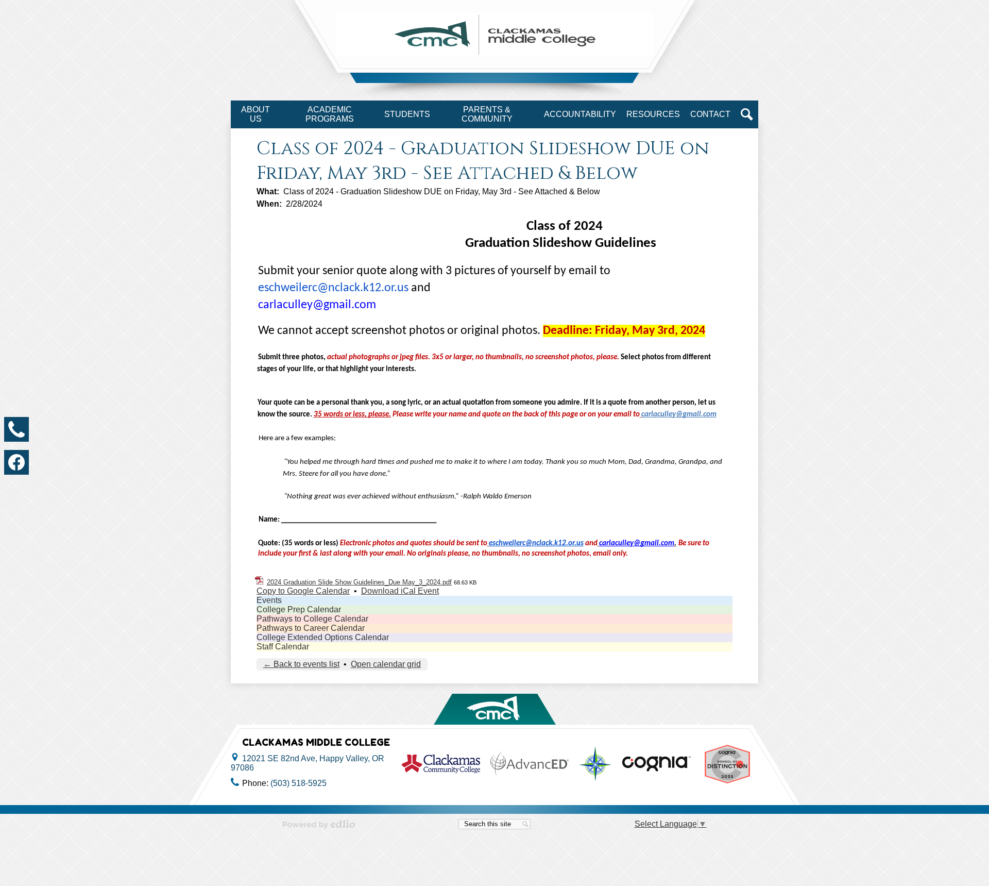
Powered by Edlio (319, 824)
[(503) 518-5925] (16, 429)
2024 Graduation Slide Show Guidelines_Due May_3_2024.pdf (359, 582)
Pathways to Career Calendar (311, 628)
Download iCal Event (400, 591)
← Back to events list (301, 664)
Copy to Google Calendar (303, 591)
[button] (255, 114)
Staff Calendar (283, 646)
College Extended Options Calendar (323, 637)
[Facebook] (16, 462)
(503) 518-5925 (298, 783)
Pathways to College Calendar (312, 618)
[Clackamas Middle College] (494, 35)
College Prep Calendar (299, 609)
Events (269, 600)
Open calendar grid (386, 664)
